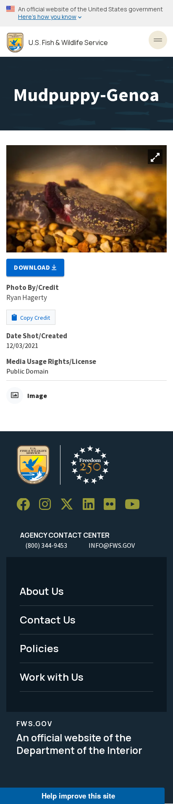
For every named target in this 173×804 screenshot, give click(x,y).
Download (33, 267)
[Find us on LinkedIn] (91, 504)
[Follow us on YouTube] (135, 504)
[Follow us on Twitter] (69, 504)
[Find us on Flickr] (112, 504)
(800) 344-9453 (46, 545)
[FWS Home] (15, 43)
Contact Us (48, 619)
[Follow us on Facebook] (26, 504)
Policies (39, 648)
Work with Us (52, 677)
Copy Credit (34, 317)
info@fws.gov (112, 545)
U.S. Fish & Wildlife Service (68, 42)
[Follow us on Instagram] (48, 504)
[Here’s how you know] (86, 13)
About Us (42, 591)
